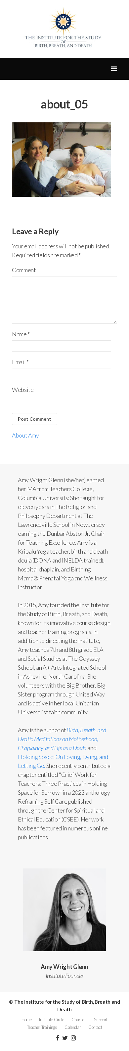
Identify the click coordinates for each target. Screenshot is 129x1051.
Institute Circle (51, 1019)
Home (27, 1019)
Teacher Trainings (42, 1027)
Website (22, 389)
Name (21, 334)
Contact (95, 1027)
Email (20, 361)
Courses (78, 1019)
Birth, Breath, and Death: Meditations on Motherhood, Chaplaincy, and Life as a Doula (62, 738)
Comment (24, 269)
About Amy (25, 435)
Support (100, 1019)
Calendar (72, 1027)
